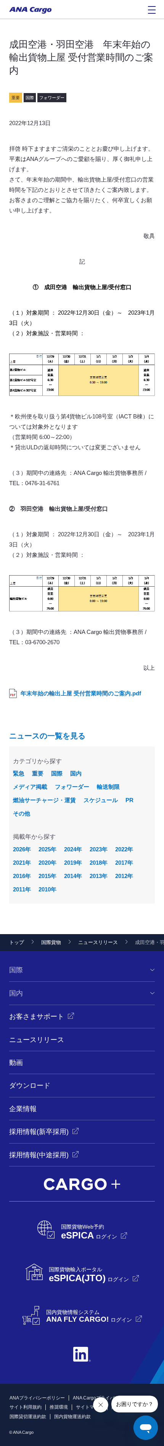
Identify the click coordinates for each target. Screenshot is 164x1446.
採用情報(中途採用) (39, 1155)
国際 (57, 773)
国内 (76, 773)
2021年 (22, 862)
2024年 (73, 849)
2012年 (124, 876)
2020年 (47, 862)
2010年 (47, 889)
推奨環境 (59, 1407)
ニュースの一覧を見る (47, 736)
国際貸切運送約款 (28, 1416)
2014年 (73, 876)
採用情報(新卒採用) (39, 1132)
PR (129, 800)
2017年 (124, 862)
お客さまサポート (36, 1016)
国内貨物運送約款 (72, 1416)
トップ (16, 942)
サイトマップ (89, 1407)
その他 (21, 813)
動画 (16, 1062)
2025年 (47, 849)
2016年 (22, 876)
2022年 (124, 849)
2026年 (22, 849)
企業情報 (23, 1109)
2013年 (99, 876)
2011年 (22, 889)
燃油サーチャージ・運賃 (44, 800)
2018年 (99, 862)
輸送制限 (108, 786)
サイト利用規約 (26, 1407)
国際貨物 (51, 942)
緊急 (18, 773)
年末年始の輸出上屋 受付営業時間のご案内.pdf (81, 693)
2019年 (73, 862)
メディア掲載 (30, 786)
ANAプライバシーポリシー (37, 1398)
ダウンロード (29, 1085)
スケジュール (101, 800)
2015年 (47, 876)
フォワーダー (72, 786)
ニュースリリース (98, 942)
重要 (37, 773)
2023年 (99, 849)
